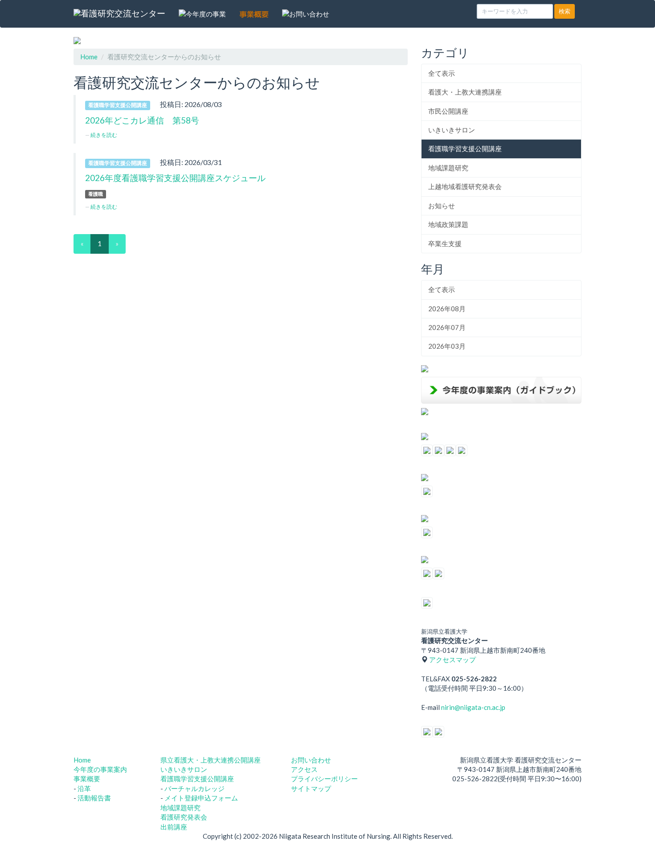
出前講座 (173, 827)
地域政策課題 (448, 224)
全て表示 (441, 73)
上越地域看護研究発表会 (465, 186)
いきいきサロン (451, 130)
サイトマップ (311, 788)
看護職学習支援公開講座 (465, 148)
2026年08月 (447, 309)
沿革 (84, 788)
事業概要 (87, 779)
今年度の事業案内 (100, 769)
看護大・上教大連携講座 (465, 92)
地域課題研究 (448, 168)
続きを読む (103, 135)
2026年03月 (447, 346)
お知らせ (441, 206)
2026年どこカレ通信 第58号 (142, 120)
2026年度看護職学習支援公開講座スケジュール (175, 178)
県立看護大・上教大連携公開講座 (210, 760)
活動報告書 (94, 798)
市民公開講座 (448, 111)
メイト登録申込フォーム (201, 798)
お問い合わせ (311, 760)
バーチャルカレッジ (194, 788)
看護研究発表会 (183, 817)
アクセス (304, 769)
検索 (564, 11)
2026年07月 (447, 327)
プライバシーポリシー (324, 779)
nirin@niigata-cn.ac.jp (473, 707)
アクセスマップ (452, 659)
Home (89, 57)
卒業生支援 (445, 243)
